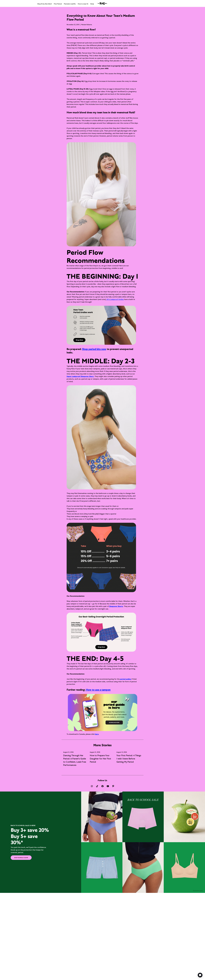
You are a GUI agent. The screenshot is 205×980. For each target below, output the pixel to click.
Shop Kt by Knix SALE (44, 4)
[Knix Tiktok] (97, 786)
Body (92, 4)
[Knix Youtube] (108, 786)
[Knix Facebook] (102, 786)
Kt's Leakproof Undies (115, 299)
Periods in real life (70, 4)
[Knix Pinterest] (113, 786)
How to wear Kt (83, 4)
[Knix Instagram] (92, 786)
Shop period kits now (94, 349)
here (97, 734)
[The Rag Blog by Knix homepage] (102, 3)
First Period (58, 4)
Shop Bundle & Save (21, 857)
